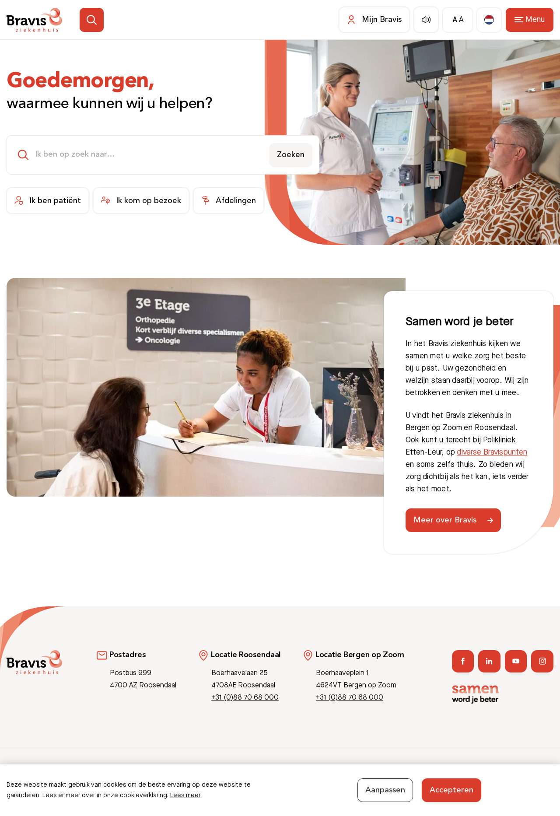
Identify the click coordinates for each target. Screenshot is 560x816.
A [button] (455, 20)
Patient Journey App (401, 775)
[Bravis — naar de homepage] (34, 20)
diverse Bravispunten (492, 452)
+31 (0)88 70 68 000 (245, 697)
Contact (449, 775)
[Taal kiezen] (489, 20)
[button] (92, 20)
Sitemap (541, 775)
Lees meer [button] (185, 795)
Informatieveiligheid (496, 775)
